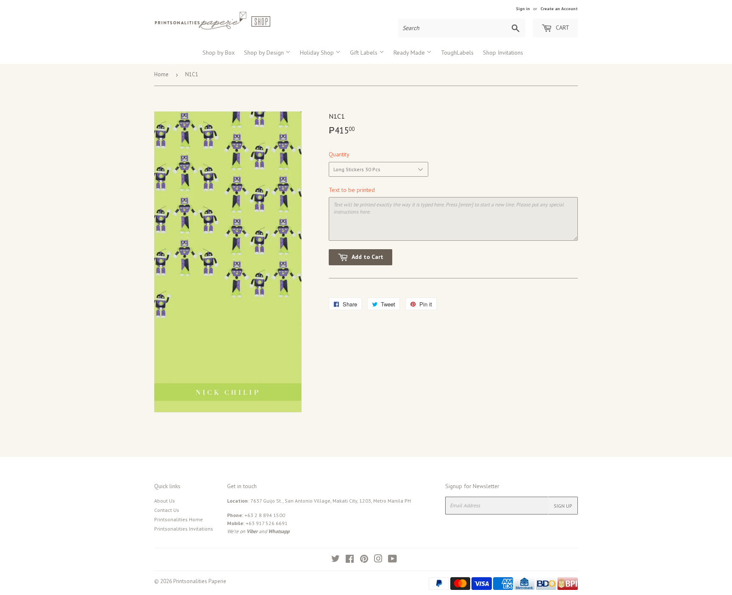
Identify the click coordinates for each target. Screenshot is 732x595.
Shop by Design (265, 52)
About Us (164, 501)
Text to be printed (352, 190)
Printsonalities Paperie (199, 581)
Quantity (339, 154)
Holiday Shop (318, 52)
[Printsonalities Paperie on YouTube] (392, 560)
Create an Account (559, 8)
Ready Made (410, 52)
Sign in (523, 8)
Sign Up (563, 506)
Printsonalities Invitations (183, 528)
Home (161, 74)
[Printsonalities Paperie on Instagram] (378, 560)
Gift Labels (364, 52)
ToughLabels (457, 52)
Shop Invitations (503, 52)
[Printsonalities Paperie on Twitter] (335, 560)
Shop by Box (218, 52)
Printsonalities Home (178, 519)
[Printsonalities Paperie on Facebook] (349, 560)
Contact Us (166, 510)
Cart (561, 27)
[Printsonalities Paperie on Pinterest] (364, 560)
